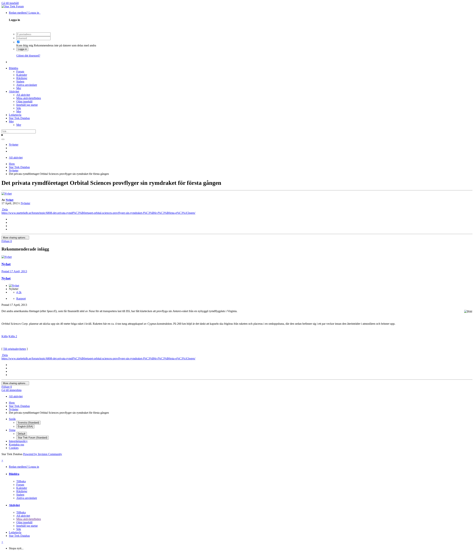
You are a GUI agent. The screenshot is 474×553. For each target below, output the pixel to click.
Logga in (22, 49)
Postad (14, 271)
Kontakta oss (16, 444)
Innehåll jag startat (27, 104)
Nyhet (9, 199)
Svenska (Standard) (28, 422)
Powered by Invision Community (42, 454)
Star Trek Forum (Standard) (32, 437)
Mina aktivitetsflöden (28, 98)
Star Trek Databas (19, 118)
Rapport (21, 298)
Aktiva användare (26, 84)
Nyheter (25, 203)
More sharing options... (15, 237)
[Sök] (2, 139)
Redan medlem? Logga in (25, 12)
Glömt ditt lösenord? (28, 55)
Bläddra (13, 68)
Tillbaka (21, 481)
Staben (20, 81)
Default (21, 433)
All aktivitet (23, 94)
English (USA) (25, 426)
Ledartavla (15, 114)
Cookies (14, 447)
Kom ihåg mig (24, 45)
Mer (18, 88)
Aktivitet (14, 91)
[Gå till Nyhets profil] (6, 193)
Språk (12, 419)
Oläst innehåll (24, 101)
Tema (12, 430)
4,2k (18, 292)
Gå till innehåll (10, 3)
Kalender (21, 74)
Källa (4, 336)
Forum (20, 71)
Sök (18, 108)
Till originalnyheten (14, 348)
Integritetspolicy (18, 441)
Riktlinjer (21, 78)
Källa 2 (13, 336)
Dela (4, 209)
